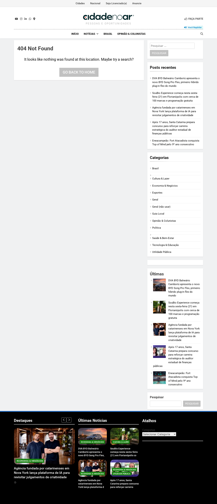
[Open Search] (201, 33)
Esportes (157, 192)
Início (75, 33)
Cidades (80, 3)
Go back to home (79, 72)
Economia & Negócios (165, 185)
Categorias (148, 430)
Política (156, 227)
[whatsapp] (30, 19)
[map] (34, 19)
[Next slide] (69, 419)
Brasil (108, 33)
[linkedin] (25, 19)
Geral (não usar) (161, 206)
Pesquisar (157, 397)
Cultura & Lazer (160, 178)
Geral (155, 199)
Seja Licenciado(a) (116, 3)
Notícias (89, 33)
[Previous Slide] (64, 419)
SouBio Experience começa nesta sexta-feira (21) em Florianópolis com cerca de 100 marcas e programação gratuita (175, 97)
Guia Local (158, 213)
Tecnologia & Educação (165, 245)
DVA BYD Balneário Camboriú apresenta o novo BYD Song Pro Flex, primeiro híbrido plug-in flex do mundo (176, 82)
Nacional (95, 3)
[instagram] (21, 19)
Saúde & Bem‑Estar (163, 238)
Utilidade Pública (161, 252)
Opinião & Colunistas (131, 33)
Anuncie (136, 3)
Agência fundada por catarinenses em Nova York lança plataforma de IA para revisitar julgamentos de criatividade (174, 111)
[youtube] (16, 19)
